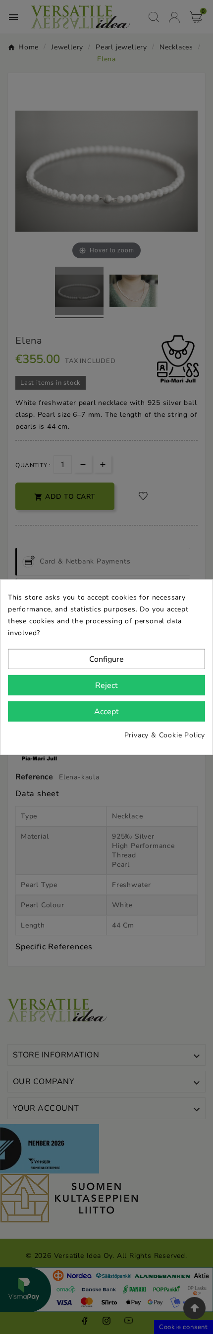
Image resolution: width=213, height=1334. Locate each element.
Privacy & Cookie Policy (164, 735)
